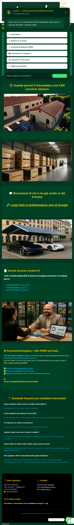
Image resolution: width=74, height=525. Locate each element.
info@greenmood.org (48, 487)
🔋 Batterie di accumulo (17, 41)
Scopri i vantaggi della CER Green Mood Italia (21, 381)
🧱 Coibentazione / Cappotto (19, 53)
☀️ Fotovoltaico (14, 34)
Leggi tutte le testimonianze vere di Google (39, 205)
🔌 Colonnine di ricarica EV (18, 60)
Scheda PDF (25, 285)
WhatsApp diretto (60, 76)
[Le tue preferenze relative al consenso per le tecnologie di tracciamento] (70, 521)
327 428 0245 (49, 485)
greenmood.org (46, 489)
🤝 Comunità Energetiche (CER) (20, 47)
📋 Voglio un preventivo (17, 66)
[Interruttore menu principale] (70, 12)
